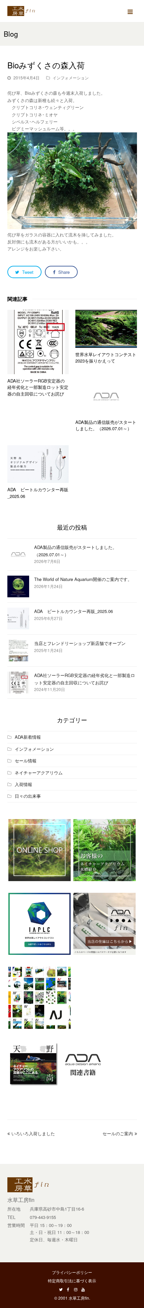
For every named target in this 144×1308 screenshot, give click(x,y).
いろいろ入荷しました (33, 1133)
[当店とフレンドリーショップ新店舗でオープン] (18, 650)
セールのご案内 (117, 1133)
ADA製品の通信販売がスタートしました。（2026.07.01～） (105, 425)
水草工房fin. (79, 1298)
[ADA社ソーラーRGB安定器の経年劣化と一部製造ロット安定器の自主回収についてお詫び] (38, 342)
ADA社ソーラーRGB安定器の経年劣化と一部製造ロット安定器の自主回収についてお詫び (37, 387)
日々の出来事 (28, 796)
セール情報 (26, 760)
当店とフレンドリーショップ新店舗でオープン (80, 643)
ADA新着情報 (28, 737)
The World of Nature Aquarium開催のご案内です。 (83, 579)
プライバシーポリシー (72, 1272)
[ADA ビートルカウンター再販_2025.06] (38, 464)
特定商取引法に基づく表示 (72, 1280)
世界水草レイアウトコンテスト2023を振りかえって (105, 357)
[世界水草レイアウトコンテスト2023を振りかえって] (106, 329)
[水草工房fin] (24, 10)
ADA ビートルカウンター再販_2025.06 (73, 611)
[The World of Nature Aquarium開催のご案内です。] (18, 586)
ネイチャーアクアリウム (39, 772)
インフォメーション (71, 77)
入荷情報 (23, 784)
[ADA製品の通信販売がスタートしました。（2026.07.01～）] (106, 397)
